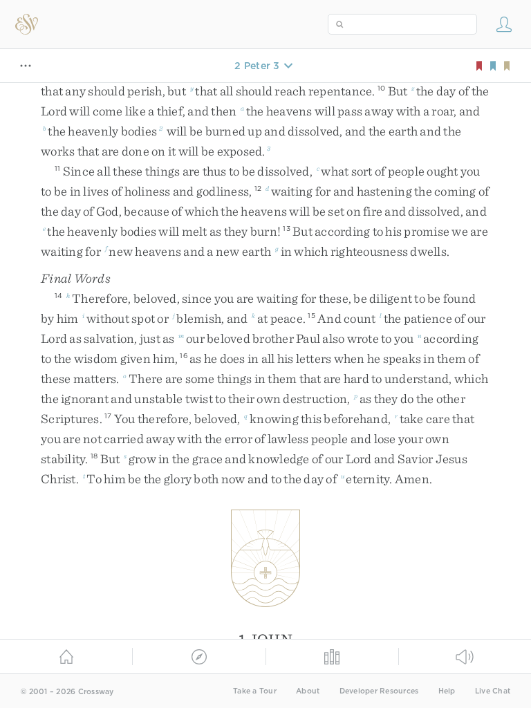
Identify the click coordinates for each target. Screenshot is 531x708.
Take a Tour (255, 691)
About (307, 691)
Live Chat (492, 691)
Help (447, 691)
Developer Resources (379, 691)
